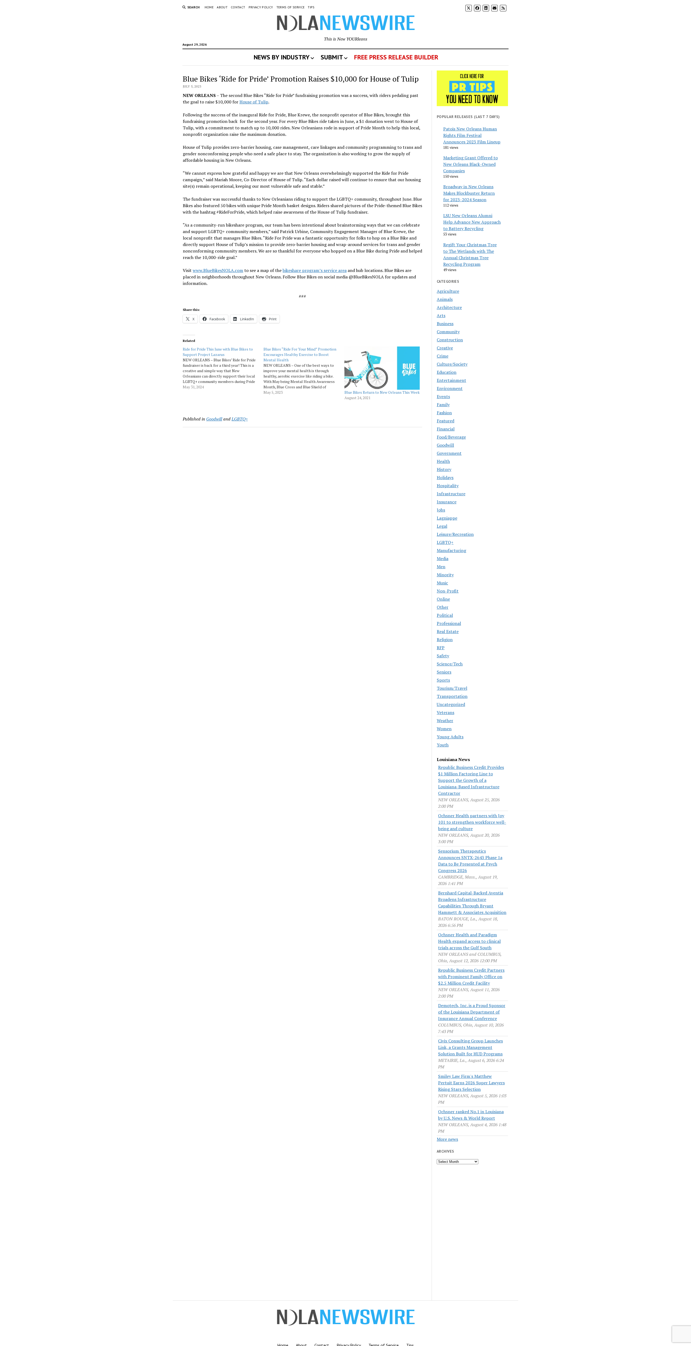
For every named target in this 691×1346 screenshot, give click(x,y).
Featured (445, 421)
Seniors (444, 672)
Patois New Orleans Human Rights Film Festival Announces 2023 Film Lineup (471, 135)
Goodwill (214, 419)
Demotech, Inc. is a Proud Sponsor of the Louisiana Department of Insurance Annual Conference (471, 1011)
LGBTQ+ (240, 419)
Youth (443, 745)
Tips (311, 7)
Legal (442, 526)
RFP (441, 648)
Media (442, 558)
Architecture (449, 307)
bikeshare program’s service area (315, 270)
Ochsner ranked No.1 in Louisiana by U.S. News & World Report (471, 1115)
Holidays (445, 477)
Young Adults (450, 737)
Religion (445, 639)
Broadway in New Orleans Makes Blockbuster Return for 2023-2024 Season (469, 193)
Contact (238, 7)
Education (446, 372)
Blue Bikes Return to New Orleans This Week (382, 392)
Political (445, 615)
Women (444, 729)
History (444, 469)
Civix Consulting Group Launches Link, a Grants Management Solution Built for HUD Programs (470, 1047)
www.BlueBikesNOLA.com (218, 270)
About (222, 7)
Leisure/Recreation (455, 534)
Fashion (444, 413)
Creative (445, 348)
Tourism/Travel (452, 688)
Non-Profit (448, 591)
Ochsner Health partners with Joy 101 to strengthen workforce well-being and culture (472, 822)
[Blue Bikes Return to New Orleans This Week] (382, 368)
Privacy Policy (261, 7)
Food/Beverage (451, 437)
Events (443, 396)
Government (449, 453)
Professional (449, 623)
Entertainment (451, 380)
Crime (442, 356)
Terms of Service (290, 7)
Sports (443, 680)
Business (445, 324)
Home (209, 7)
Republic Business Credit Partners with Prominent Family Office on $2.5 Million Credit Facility (471, 976)
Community (448, 332)
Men (441, 567)
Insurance (446, 502)
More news (447, 1139)
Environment (450, 388)
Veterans (445, 712)
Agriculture (448, 291)
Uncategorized (451, 704)
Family (443, 405)
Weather (445, 721)
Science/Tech (450, 664)
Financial (446, 429)
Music (442, 583)
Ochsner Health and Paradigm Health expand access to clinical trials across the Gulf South (469, 941)
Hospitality (448, 486)
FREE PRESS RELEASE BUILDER (396, 57)
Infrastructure (451, 494)
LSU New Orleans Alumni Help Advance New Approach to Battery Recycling (472, 222)
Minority (445, 575)
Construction (450, 340)
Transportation (452, 696)
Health (443, 461)
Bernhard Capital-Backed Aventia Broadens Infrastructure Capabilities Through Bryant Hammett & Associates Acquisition (472, 902)
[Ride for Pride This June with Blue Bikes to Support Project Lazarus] (223, 368)
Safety (443, 656)
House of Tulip (253, 102)
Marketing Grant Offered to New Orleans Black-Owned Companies (470, 164)
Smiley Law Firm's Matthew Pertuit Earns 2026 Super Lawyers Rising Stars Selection (471, 1082)
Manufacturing (451, 550)
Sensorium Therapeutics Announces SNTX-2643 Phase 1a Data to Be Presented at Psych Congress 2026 (470, 860)
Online (443, 599)
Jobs (441, 510)
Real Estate (448, 631)
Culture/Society (452, 364)
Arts (441, 315)
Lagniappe (447, 518)
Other (442, 607)
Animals (445, 299)
